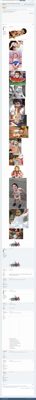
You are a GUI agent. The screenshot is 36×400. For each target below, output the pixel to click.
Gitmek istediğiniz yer (22, 388)
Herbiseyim (4, 278)
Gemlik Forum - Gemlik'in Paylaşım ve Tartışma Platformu (11, 4)
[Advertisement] (18, 19)
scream (4, 269)
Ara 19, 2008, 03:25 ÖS (11, 311)
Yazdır (32, 24)
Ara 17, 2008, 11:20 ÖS (11, 278)
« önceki (30, 13)
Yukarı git (3, 384)
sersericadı (4, 311)
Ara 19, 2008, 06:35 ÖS (11, 360)
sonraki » (32, 13)
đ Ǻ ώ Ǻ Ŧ (4, 26)
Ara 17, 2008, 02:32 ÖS (11, 26)
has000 (9, 10)
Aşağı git (3, 24)
